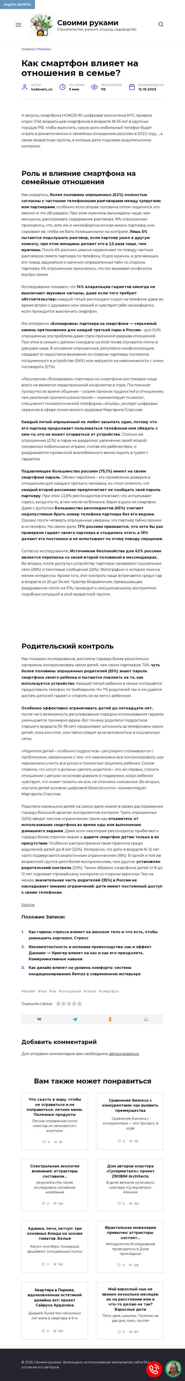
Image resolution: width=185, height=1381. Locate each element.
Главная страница (36, 49)
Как (44, 991)
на (54, 991)
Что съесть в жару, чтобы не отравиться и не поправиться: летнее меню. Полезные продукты (55, 1107)
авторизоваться (124, 1054)
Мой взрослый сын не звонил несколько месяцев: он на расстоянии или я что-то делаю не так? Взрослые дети (130, 1299)
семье (91, 991)
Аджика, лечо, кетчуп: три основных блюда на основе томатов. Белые (55, 1233)
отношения (71, 991)
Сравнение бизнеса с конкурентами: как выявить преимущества (130, 1105)
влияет (30, 991)
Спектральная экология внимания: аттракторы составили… (54, 1171)
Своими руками (87, 22)
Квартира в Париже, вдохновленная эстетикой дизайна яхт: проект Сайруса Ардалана (55, 1297)
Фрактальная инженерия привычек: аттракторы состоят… (130, 1232)
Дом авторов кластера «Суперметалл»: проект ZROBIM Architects (130, 1171)
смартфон (110, 991)
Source (28, 905)
